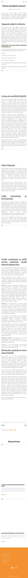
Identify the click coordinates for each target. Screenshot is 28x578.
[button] (23, 2)
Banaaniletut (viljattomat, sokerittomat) (12, 533)
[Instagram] (16, 568)
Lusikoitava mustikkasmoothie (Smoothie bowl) (12, 485)
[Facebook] (12, 568)
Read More (3, 494)
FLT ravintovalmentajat (21, 332)
